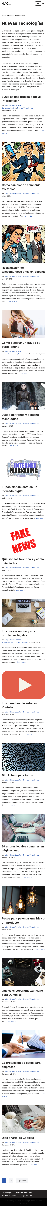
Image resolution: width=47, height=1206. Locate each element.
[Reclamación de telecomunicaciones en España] (23, 244)
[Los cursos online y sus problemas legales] (23, 613)
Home (4, 15)
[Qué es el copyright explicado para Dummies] (23, 972)
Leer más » (29, 216)
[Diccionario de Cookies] (23, 1119)
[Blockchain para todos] (23, 757)
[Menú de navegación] (38, 3)
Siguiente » (22, 1181)
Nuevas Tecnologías (25, 108)
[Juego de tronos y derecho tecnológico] (23, 396)
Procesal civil (23, 354)
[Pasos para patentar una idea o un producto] (23, 900)
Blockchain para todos (17, 775)
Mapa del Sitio (26, 1196)
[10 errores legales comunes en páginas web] (23, 828)
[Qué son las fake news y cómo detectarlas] (23, 541)
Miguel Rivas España (13, 105)
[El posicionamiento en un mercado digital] (23, 468)
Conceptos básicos (9, 108)
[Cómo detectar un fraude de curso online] (23, 324)
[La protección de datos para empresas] (23, 1044)
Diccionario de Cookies (18, 1137)
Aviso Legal (6, 1193)
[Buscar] (43, 3)
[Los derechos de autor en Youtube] (23, 685)
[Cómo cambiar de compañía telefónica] (23, 161)
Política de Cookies (9, 1196)
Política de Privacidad (23, 1193)
